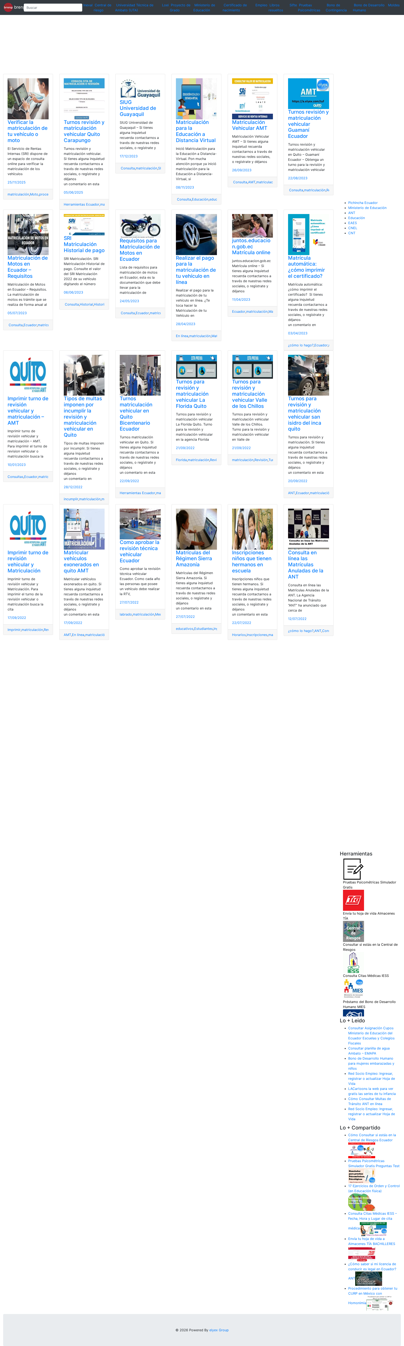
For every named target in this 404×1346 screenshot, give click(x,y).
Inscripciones (257, 635)
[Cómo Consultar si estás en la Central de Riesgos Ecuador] (361, 1150)
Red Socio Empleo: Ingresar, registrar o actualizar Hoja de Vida (371, 1078)
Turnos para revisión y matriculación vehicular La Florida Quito (192, 394)
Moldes (394, 5)
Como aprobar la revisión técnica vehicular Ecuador (139, 551)
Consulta (127, 168)
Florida (181, 460)
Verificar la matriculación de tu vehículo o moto (28, 131)
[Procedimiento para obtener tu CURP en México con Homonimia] (379, 1303)
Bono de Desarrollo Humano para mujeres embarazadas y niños (371, 1063)
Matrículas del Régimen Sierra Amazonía (194, 558)
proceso (45, 194)
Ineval (88, 5)
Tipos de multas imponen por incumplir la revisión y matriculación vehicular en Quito (83, 416)
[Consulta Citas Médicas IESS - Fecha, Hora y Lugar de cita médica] (373, 1228)
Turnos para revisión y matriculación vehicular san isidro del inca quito (304, 413)
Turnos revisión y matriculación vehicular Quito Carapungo (84, 131)
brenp (16, 7)
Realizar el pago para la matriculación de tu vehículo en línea (196, 270)
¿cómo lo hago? (301, 345)
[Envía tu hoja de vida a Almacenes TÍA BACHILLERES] (361, 1254)
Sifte (293, 5)
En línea (182, 336)
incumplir (71, 499)
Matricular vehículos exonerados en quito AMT (81, 561)
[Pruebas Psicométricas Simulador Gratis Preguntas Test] (361, 1175)
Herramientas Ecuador (81, 204)
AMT (251, 182)
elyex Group (219, 1330)
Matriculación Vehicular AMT (249, 125)
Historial (86, 304)
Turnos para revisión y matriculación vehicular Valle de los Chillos (249, 394)
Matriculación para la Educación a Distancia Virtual (196, 131)
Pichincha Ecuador (363, 203)
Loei (165, 5)
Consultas (15, 477)
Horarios (239, 635)
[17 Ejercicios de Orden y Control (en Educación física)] (361, 1202)
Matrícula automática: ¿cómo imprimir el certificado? (306, 267)
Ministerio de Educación (367, 208)
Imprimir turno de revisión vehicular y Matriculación (28, 561)
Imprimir (14, 630)
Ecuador (30, 325)
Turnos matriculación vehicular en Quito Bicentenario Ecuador (136, 413)
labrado (126, 614)
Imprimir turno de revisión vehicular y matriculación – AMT (28, 410)
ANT (291, 493)
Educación (200, 199)
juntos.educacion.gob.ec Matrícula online (251, 246)
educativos (184, 628)
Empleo (261, 5)
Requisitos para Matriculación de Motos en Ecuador (140, 250)
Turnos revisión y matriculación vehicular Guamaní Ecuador (308, 124)
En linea (78, 635)
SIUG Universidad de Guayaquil (138, 108)
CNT (351, 233)
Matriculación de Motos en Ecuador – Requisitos (28, 267)
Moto (34, 194)
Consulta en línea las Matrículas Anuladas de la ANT (305, 564)
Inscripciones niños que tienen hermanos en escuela (251, 561)
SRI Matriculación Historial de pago (84, 244)
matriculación (18, 194)
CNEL (352, 228)
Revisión (216, 460)
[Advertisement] (126, 44)
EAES (352, 223)
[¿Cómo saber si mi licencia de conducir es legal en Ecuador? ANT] (368, 1278)
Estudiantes (203, 628)
